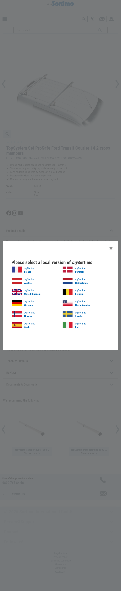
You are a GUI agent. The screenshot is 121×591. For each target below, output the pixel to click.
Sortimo (29, 270)
